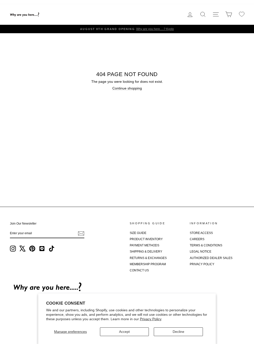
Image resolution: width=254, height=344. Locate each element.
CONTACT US (139, 270)
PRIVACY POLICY (202, 264)
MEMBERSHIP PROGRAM (148, 264)
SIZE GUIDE (138, 233)
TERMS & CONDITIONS (206, 245)
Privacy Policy (150, 319)
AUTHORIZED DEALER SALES (211, 258)
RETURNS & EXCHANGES (148, 258)
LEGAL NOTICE (200, 251)
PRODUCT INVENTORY (146, 239)
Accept (124, 332)
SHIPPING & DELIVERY (146, 251)
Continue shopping (127, 88)
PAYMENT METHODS (144, 245)
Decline (178, 332)
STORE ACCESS (201, 233)
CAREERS (197, 239)
